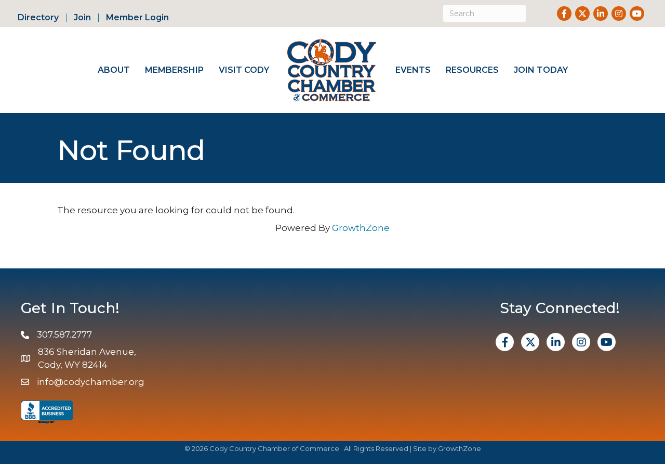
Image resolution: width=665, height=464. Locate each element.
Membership (174, 70)
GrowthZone (361, 228)
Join (82, 18)
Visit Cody (244, 70)
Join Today (541, 70)
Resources (472, 70)
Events (413, 70)
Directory (38, 18)
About (114, 70)
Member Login (137, 18)
